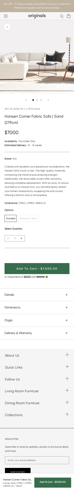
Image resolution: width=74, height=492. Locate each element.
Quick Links (13, 367)
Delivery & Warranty (18, 333)
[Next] (48, 100)
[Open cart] (68, 16)
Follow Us (12, 379)
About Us (12, 355)
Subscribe (17, 472)
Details (9, 294)
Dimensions (12, 307)
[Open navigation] (6, 16)
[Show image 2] (37, 100)
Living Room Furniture (22, 391)
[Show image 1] (33, 100)
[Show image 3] (41, 100)
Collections (14, 415)
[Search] (62, 16)
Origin (9, 320)
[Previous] (26, 100)
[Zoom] (7, 27)
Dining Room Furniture (22, 403)
